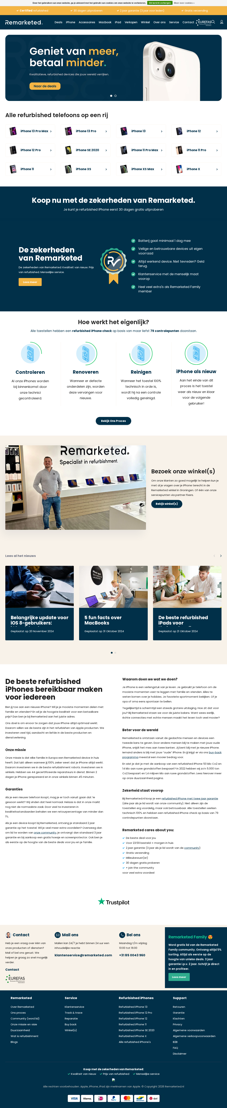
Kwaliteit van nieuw (83, 1074)
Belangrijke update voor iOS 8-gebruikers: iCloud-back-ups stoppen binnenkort (39, 621)
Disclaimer (179, 1053)
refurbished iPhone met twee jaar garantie (190, 798)
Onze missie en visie (24, 1024)
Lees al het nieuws (20, 556)
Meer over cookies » (184, 3)
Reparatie (71, 1018)
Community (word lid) (25, 1018)
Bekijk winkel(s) (167, 504)
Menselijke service (147, 1074)
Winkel (145, 22)
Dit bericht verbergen (160, 3)
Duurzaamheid (20, 1030)
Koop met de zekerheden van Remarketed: (113, 1069)
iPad (118, 22)
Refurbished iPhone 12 (133, 1018)
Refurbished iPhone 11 (133, 1024)
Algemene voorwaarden (189, 1030)
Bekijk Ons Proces (113, 421)
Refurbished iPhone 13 (133, 1007)
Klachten (179, 1018)
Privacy (177, 1024)
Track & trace (73, 1012)
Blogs (14, 1042)
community (191, 848)
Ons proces (18, 1012)
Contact (188, 22)
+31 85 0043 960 (132, 955)
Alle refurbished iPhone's (135, 1042)
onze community (45, 832)
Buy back (70, 1024)
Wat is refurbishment (24, 1036)
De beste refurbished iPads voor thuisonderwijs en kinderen (183, 621)
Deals (58, 22)
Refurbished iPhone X (132, 1036)
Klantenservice (74, 1007)
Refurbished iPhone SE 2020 (136, 1030)
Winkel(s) (71, 1030)
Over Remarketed (22, 1007)
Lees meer (30, 282)
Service (174, 22)
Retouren (179, 1007)
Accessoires (87, 22)
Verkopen (131, 22)
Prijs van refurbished (115, 1074)
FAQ (175, 1048)
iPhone (70, 22)
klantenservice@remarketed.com (83, 955)
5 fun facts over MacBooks (103, 620)
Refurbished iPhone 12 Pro (135, 1012)
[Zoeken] (213, 22)
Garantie (179, 1012)
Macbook (105, 22)
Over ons (159, 22)
